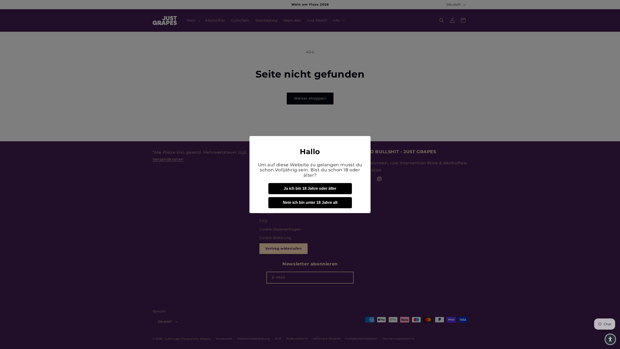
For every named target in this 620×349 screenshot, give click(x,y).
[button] (610, 339)
